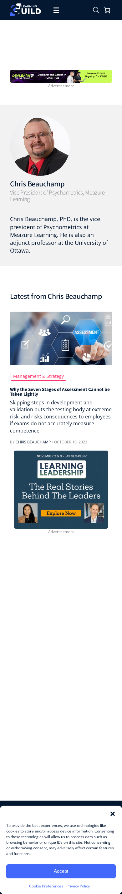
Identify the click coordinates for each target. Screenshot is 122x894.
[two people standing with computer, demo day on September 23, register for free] (61, 75)
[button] (112, 813)
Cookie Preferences (46, 886)
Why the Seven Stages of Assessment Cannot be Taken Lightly (60, 392)
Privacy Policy (78, 886)
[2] (61, 489)
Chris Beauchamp (37, 184)
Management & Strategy (38, 376)
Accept (61, 871)
